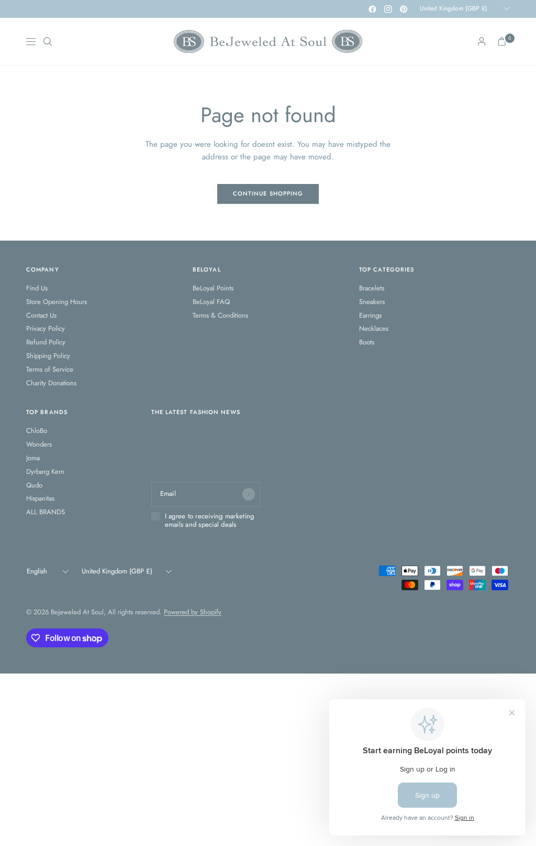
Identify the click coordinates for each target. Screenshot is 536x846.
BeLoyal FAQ (211, 302)
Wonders (39, 444)
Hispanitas (40, 498)
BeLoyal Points (213, 288)
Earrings (370, 315)
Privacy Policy (45, 328)
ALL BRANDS (45, 512)
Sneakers (372, 302)
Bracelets (371, 288)
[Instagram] (388, 9)
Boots (366, 342)
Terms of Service (49, 369)
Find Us (37, 288)
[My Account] (481, 41)
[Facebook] (372, 9)
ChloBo (36, 431)
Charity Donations (51, 383)
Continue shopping (268, 193)
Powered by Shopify (192, 612)
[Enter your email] (248, 494)
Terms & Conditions (220, 315)
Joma (33, 458)
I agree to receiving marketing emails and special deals (209, 520)
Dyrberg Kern (45, 471)
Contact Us (41, 315)
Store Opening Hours (56, 302)
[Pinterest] (403, 9)
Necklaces (373, 328)
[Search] (47, 41)
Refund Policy (45, 342)
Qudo (34, 485)
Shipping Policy (48, 356)
